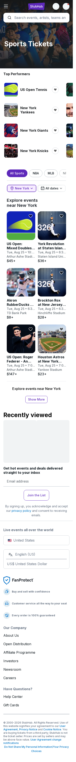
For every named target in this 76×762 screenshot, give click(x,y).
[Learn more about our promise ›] (18, 580)
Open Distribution (17, 644)
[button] (14, 6)
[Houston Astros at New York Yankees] (52, 350)
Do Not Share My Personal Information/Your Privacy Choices (36, 749)
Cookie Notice (52, 729)
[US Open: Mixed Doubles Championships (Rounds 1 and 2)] (21, 237)
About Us (11, 635)
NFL (66, 173)
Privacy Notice (28, 729)
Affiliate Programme (19, 652)
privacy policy (21, 510)
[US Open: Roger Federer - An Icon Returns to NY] (21, 350)
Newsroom (12, 669)
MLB (51, 173)
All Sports (17, 173)
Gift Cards (11, 705)
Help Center (13, 696)
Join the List (36, 495)
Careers (9, 678)
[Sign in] (56, 6)
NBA (36, 173)
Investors (10, 661)
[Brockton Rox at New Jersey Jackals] (52, 294)
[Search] (36, 17)
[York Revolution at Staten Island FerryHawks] (52, 237)
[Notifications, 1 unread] (66, 6)
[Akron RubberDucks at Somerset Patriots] (21, 294)
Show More (36, 399)
